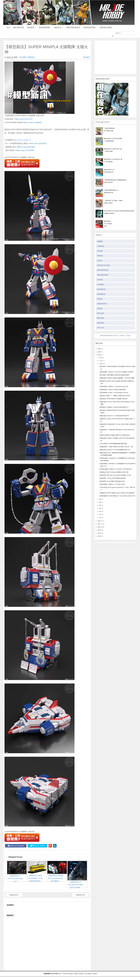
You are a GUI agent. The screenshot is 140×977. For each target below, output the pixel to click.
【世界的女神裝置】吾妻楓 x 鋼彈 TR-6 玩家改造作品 (114, 435)
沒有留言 (86, 57)
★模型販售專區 (89, 27)
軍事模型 (100, 256)
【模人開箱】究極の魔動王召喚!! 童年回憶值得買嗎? (114, 375)
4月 (100, 508)
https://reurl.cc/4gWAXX (32, 122)
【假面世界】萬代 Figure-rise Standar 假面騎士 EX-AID (115, 475)
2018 (99, 521)
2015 (99, 530)
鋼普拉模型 (100, 318)
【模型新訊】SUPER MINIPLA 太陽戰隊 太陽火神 (113, 398)
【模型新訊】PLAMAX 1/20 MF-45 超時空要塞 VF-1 (114, 407)
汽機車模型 (100, 246)
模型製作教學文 (102, 303)
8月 (100, 502)
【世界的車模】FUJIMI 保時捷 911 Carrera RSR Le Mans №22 (117, 496)
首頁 (8, 27)
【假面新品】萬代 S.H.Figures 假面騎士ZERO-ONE (114, 472)
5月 (100, 505)
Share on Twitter (39, 846)
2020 (99, 352)
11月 (100, 360)
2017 (99, 524)
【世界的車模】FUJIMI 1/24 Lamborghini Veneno (113, 392)
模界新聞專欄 (44, 27)
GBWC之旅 (100, 327)
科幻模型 (23, 57)
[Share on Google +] (50, 845)
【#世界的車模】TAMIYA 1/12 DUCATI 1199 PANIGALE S (115, 469)
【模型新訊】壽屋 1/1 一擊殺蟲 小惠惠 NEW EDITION (114, 395)
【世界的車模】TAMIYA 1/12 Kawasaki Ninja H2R (113, 386)
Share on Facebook (17, 846)
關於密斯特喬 (18, 27)
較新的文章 (14, 895)
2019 (99, 355)
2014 (99, 533)
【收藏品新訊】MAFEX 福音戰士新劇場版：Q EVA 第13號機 (116, 378)
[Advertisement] (116, 57)
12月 (100, 357)
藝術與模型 (100, 323)
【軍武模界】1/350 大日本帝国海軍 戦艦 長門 (112, 478)
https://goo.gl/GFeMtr (26, 147)
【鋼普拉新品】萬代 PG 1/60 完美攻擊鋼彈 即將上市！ (115, 449)
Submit (112, 36)
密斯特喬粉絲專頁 (73, 27)
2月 (100, 514)
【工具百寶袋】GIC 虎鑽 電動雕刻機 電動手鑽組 (113, 443)
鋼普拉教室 (100, 313)
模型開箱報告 (101, 294)
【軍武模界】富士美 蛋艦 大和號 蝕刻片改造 (112, 481)
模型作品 (58, 27)
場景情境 (100, 280)
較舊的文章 (80, 895)
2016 (99, 527)
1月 (100, 517)
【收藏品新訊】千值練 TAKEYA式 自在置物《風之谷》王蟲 (116, 446)
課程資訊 (100, 308)
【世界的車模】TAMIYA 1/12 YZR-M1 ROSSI (112, 484)
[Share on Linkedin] (55, 845)
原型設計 (100, 260)
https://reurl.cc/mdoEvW (22, 140)
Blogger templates (79, 973)
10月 (100, 364)
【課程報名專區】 (106, 27)
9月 (100, 499)
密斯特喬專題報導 (102, 270)
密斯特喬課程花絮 (102, 275)
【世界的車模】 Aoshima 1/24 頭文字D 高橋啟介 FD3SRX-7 (116, 372)
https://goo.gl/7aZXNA (25, 150)
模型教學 (31, 27)
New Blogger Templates (91, 973)
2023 (99, 349)
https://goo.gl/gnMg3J (38, 143)
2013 (99, 536)
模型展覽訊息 (101, 289)
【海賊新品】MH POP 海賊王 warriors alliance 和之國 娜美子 (117, 493)
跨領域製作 (100, 284)
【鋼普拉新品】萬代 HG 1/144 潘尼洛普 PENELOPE (114, 415)
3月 (100, 511)
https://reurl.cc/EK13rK (23, 119)
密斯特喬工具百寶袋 (103, 265)
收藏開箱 (100, 241)
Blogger (128, 335)
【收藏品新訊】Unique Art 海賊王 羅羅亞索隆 (112, 389)
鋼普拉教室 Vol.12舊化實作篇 (108, 224)
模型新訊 (31, 57)
